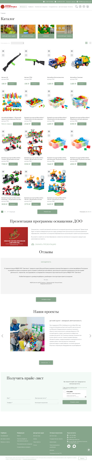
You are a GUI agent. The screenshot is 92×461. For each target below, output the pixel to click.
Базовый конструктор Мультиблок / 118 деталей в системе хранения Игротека (34, 118)
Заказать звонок (70, 1)
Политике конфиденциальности (29, 459)
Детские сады (36, 435)
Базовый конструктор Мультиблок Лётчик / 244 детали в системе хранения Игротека (56, 198)
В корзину (11, 83)
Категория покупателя (41, 402)
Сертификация (4, 435)
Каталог (23, 6)
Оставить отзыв (46, 299)
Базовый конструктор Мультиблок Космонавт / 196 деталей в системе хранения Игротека (11, 198)
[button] (90, 335)
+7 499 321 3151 (61, 1)
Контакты (70, 6)
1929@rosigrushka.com (85, 1)
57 (7, 211)
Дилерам (52, 450)
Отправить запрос (74, 402)
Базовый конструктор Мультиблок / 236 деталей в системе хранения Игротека (57, 118)
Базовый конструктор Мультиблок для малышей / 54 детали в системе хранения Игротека (57, 158)
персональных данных (81, 387)
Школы (35, 438)
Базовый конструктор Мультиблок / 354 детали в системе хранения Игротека (80, 118)
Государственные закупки (56, 438)
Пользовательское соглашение (24, 444)
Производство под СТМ (55, 453)
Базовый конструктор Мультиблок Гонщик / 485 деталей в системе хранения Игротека (33, 158)
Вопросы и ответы (5, 442)
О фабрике (30, 6)
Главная (3, 13)
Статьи (35, 445)
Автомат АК (4, 77)
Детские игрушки (63, 6)
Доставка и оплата (5, 438)
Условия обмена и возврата (23, 447)
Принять (82, 458)
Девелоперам (53, 442)
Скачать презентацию (45, 244)
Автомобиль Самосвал (76, 77)
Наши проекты (37, 442)
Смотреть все (44, 362)
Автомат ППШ (28, 77)
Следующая (12, 211)
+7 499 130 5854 (49, 1)
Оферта (19, 435)
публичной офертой (72, 388)
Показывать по (83, 211)
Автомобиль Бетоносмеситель (55, 77)
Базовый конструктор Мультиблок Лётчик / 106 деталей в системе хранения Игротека (33, 198)
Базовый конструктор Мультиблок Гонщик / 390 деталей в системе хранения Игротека (10, 158)
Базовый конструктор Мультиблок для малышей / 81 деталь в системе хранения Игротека (80, 158)
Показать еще (47, 211)
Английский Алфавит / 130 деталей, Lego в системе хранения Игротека (11, 118)
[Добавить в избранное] (3, 55)
